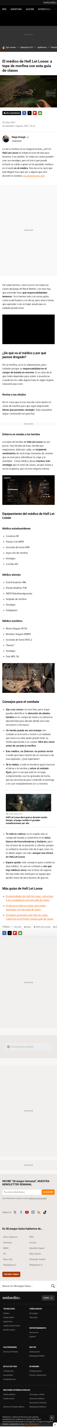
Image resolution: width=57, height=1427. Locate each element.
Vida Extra (33, 1317)
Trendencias (8, 1371)
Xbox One (7, 1259)
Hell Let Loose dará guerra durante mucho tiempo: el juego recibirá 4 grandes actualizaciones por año (26, 820)
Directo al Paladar (10, 1352)
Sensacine (33, 1332)
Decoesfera (8, 1375)
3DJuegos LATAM (36, 1394)
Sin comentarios (13, 113)
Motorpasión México (37, 1407)
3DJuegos (33, 1313)
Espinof (32, 1336)
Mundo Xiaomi (9, 1330)
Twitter (29, 113)
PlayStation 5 (9, 1265)
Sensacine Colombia (37, 1403)
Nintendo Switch (37, 1259)
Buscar (53, 1286)
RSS (39, 1212)
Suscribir (48, 1192)
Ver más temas (11, 1274)
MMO (5, 1248)
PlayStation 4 (35, 1265)
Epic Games (11, 47)
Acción (30, 9)
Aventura (16, 9)
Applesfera (7, 1321)
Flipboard (35, 113)
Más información (32, 1424)
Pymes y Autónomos (37, 1375)
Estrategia (44, 9)
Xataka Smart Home (11, 1326)
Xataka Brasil (8, 1398)
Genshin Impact (37, 1248)
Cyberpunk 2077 (26, 47)
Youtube (27, 1212)
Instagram (33, 1212)
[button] (20, 137)
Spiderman (42, 47)
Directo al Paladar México (13, 1407)
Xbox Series (35, 1253)
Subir (46, 1298)
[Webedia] (50, 2)
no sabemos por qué (33, 175)
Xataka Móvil (8, 1317)
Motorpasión (34, 1352)
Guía (28, 927)
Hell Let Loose (43, 927)
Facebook (24, 113)
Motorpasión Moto (36, 1356)
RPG (4, 9)
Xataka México (9, 1394)
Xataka (6, 1313)
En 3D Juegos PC (15, 814)
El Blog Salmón (35, 1371)
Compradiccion (9, 1379)
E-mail (40, 113)
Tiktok (45, 1212)
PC (4, 1253)
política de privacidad (37, 1198)
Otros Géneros (10, 1237)
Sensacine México (37, 1398)
